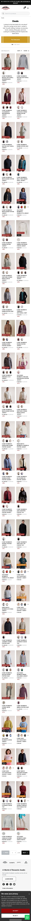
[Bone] (10, 440)
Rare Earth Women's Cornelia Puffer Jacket (23, 445)
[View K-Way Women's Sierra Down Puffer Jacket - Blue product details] (8, 462)
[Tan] (22, 272)
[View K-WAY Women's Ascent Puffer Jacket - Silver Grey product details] (8, 527)
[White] (18, 669)
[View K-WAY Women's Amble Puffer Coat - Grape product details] (23, 691)
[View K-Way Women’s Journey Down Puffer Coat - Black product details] (8, 626)
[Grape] (18, 702)
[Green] (22, 669)
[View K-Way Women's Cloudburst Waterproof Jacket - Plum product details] (8, 96)
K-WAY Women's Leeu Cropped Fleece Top (22, 511)
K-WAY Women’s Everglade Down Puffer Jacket (7, 445)
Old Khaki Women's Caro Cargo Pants (21, 838)
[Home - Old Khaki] (12, 862)
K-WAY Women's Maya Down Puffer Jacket (8, 179)
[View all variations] (28, 207)
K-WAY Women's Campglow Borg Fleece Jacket (22, 244)
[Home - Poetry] (18, 863)
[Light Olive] (3, 73)
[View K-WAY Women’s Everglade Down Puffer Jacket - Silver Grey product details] (8, 429)
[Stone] (18, 833)
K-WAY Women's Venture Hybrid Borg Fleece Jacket (7, 278)
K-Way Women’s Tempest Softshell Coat (22, 311)
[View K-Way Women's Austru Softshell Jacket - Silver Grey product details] (23, 61)
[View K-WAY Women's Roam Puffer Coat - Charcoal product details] (8, 295)
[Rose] (10, 107)
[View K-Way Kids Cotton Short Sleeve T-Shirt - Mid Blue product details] (23, 724)
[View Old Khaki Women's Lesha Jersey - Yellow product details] (8, 724)
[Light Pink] (3, 768)
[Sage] (3, 702)
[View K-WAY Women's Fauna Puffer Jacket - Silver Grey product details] (8, 228)
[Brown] (18, 800)
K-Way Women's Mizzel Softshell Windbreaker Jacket (7, 78)
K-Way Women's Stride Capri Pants (7, 707)
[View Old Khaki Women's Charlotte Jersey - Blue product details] (23, 195)
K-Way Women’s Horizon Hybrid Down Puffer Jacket (22, 113)
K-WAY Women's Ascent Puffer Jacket (7, 543)
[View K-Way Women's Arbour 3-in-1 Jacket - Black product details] (23, 261)
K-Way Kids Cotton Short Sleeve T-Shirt (21, 576)
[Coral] (21, 207)
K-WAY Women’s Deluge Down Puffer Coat (7, 674)
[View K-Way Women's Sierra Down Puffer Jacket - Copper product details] (8, 328)
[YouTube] (14, 884)
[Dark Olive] (22, 768)
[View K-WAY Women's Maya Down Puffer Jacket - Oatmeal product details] (8, 395)
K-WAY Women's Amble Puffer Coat (23, 706)
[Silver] (22, 107)
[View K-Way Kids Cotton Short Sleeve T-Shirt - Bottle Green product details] (23, 560)
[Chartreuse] (25, 207)
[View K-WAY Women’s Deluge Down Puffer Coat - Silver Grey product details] (8, 658)
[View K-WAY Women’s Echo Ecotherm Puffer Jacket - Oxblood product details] (8, 495)
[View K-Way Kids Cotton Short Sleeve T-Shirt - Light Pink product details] (8, 756)
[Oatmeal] (7, 174)
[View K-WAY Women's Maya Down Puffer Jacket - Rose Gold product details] (8, 195)
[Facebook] (3, 884)
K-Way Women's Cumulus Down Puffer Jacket (7, 838)
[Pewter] (3, 833)
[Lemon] (10, 768)
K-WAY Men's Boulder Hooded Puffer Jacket (22, 772)
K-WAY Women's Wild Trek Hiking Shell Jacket (22, 179)
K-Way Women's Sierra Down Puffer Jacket (7, 344)
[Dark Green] (3, 272)
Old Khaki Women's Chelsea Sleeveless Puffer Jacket (23, 378)
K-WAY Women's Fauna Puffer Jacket (7, 244)
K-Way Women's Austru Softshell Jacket (23, 77)
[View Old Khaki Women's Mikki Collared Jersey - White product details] (23, 658)
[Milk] (18, 372)
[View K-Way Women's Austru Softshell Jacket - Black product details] (8, 130)
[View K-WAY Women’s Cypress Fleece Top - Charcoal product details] (8, 789)
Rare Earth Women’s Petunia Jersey (7, 609)
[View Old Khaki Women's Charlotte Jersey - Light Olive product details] (8, 560)
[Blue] (18, 207)
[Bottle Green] (18, 571)
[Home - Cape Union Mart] (5, 862)
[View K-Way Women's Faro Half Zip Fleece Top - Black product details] (23, 527)
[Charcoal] (22, 141)
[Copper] (3, 339)
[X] (7, 884)
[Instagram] (11, 884)
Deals (2, 18)
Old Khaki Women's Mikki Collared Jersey (22, 674)
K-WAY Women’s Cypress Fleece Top (22, 642)
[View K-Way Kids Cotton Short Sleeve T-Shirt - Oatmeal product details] (23, 593)
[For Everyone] (15, 39)
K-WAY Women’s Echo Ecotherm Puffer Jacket (7, 511)
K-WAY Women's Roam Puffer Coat (22, 145)
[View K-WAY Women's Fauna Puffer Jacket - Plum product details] (23, 328)
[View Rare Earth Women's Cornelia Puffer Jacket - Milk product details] (23, 429)
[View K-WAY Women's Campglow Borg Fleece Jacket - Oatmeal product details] (23, 228)
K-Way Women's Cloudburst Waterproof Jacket (7, 113)
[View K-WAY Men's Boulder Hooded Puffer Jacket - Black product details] (23, 756)
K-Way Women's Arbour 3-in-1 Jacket (22, 277)
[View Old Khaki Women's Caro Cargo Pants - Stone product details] (23, 822)
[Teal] (18, 174)
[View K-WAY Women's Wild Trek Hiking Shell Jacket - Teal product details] (23, 163)
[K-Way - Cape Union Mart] (26, 862)
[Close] (29, 894)
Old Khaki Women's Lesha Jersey (7, 740)
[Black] (22, 73)
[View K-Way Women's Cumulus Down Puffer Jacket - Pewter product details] (8, 822)
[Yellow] (3, 735)
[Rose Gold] (10, 174)
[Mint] (6, 768)
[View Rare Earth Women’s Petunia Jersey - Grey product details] (8, 593)
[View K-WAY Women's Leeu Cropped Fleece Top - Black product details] (23, 495)
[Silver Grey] (18, 73)
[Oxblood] (3, 506)
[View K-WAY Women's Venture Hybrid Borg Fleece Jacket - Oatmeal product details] (23, 395)
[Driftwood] (10, 669)
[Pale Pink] (18, 107)
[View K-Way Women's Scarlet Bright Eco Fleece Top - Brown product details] (23, 789)
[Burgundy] (7, 735)
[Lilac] (22, 473)
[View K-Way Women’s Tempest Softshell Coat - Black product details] (23, 295)
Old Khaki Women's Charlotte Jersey (23, 211)
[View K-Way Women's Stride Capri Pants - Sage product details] (8, 691)
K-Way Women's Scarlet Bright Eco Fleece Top (22, 805)
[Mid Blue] (25, 571)
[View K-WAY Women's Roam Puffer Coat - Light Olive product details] (23, 130)
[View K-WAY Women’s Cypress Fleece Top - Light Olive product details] (23, 626)
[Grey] (3, 604)
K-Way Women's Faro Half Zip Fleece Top (22, 543)
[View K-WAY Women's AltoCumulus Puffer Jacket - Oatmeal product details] (23, 462)
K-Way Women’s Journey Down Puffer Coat (7, 642)
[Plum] (3, 107)
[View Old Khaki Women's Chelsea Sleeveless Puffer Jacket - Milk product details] (23, 361)
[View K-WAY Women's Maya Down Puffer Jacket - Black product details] (8, 163)
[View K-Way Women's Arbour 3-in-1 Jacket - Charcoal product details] (8, 361)
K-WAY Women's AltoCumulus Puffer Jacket (22, 478)
